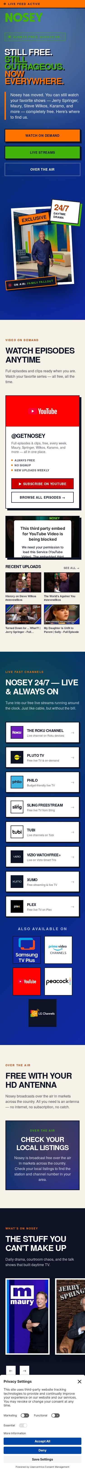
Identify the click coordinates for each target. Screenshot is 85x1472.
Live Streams (42, 152)
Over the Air (42, 169)
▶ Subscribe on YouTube (42, 483)
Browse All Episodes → (42, 497)
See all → (72, 568)
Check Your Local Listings (42, 1143)
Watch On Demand (42, 135)
